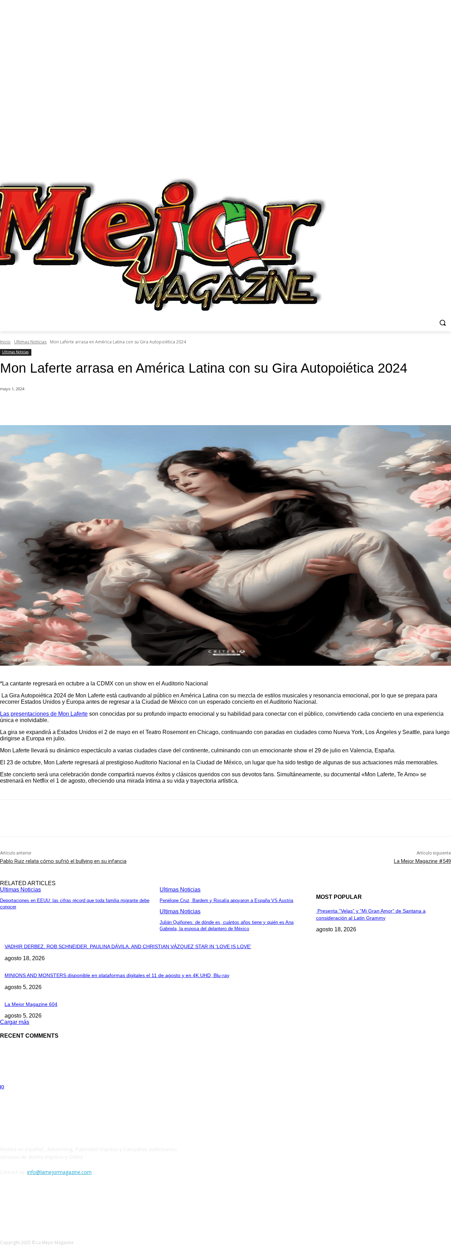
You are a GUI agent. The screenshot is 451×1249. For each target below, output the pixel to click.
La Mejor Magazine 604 (31, 1004)
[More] (166, 407)
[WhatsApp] (140, 407)
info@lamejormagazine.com (59, 1172)
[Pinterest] (115, 407)
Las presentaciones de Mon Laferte (44, 714)
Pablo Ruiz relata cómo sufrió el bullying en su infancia (63, 861)
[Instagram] (428, 162)
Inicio (5, 342)
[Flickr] (43, 1204)
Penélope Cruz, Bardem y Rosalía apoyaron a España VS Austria (226, 900)
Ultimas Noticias (30, 342)
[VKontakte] (79, 1204)
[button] (442, 322)
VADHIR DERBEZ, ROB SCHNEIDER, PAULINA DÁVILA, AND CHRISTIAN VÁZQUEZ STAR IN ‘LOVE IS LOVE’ (128, 946)
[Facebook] (418, 162)
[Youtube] (447, 162)
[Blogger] (7, 1204)
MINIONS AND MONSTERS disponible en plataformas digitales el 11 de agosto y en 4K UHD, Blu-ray (117, 975)
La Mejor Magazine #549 (422, 861)
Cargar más (14, 1022)
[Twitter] (437, 162)
